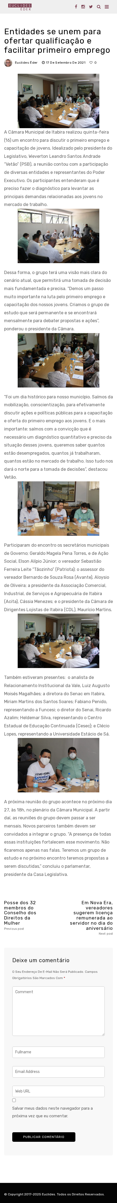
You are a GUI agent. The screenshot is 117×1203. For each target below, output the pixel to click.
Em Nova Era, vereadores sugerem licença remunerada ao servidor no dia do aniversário (91, 918)
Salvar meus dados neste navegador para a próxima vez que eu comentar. (52, 1112)
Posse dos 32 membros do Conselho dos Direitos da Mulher (20, 915)
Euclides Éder (26, 62)
